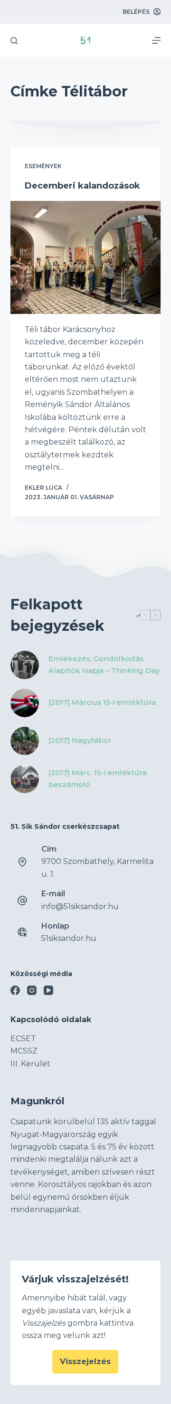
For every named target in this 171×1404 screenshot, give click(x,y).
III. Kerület (30, 1063)
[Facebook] (15, 990)
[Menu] (156, 40)
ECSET (23, 1038)
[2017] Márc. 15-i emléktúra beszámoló (97, 778)
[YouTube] (48, 990)
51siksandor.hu (68, 938)
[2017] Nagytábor (80, 740)
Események (43, 166)
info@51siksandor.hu (80, 906)
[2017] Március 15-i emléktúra (102, 702)
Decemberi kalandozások (82, 185)
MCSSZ (24, 1050)
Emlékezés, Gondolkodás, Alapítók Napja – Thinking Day (104, 664)
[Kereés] (14, 40)
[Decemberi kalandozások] (85, 257)
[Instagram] (32, 990)
